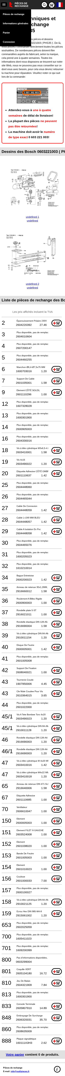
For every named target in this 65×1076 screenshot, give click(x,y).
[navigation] (4, 4)
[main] (32, 535)
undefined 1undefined (32, 219)
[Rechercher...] (44, 4)
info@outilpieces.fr (20, 1071)
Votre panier (15, 1054)
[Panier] (51, 5)
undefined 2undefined (32, 286)
